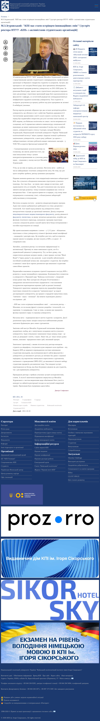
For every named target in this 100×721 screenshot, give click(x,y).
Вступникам (72, 429)
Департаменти (6, 433)
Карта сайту (55, 676)
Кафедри (4, 444)
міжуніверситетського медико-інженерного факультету (33, 214)
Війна (70, 473)
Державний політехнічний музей (13, 455)
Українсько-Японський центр (12, 470)
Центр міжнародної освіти (44, 440)
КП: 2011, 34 (17, 397)
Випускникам (73, 446)
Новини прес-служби (20, 405)
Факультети (5, 440)
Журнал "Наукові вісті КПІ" (45, 470)
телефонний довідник (80, 683)
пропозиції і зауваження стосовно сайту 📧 (39, 711)
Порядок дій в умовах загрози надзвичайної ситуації (23, 697)
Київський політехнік (54, 405)
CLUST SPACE (73, 476)
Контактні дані (6, 676)
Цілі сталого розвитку (76, 480)
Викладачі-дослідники (76, 461)
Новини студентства (37, 405)
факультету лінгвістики (22, 217)
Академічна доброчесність (78, 465)
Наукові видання (41, 451)
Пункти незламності (11, 700)
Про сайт (46, 676)
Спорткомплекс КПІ (8, 462)
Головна (4, 17)
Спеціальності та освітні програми (81, 469)
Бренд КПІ (37, 676)
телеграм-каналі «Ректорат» (38, 703)
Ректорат (16, 400)
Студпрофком (26, 400)
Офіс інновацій (7, 477)
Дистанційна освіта (42, 425)
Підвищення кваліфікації (44, 436)
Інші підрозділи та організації (12, 447)
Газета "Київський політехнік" (46, 466)
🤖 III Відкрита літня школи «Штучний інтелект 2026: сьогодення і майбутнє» (80, 54)
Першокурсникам (74, 439)
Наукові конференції (42, 455)
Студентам (72, 443)
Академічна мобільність (44, 429)
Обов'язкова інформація (23, 676)
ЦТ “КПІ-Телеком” (8, 459)
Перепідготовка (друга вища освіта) (48, 433)
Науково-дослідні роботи (44, 459)
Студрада (37, 400)
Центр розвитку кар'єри (10, 473)
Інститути (4, 436)
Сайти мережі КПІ (41, 448)
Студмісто (5, 466)
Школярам (72, 425)
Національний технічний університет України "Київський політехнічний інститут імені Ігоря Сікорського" (27, 6)
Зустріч (15, 402)
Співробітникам (74, 450)
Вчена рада (5, 429)
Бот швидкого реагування (64, 689)
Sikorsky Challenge (75, 458)
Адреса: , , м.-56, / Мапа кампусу (35, 678)
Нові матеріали (67, 676)
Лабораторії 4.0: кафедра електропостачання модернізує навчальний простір (80, 110)
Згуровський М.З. (19, 408)
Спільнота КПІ (26, 402)
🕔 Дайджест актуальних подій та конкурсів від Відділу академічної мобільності (80, 93)
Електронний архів (42, 462)
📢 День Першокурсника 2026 (79, 146)
